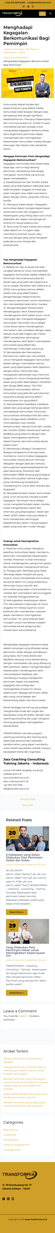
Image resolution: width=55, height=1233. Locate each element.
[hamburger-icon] (42, 14)
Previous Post (27, 799)
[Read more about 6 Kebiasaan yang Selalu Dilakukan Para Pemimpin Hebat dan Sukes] (27, 838)
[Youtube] (33, 6)
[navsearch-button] (50, 13)
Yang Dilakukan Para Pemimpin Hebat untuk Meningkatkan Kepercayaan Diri (25, 952)
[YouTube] (12, 1198)
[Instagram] (23, 6)
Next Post (27, 805)
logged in (23, 1016)
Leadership (31, 864)
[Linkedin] (8, 1198)
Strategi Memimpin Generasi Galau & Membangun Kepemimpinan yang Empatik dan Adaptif (24, 1070)
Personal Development (16, 1144)
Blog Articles (10, 1129)
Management (11, 1139)
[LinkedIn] (28, 6)
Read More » (17, 912)
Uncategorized (11, 1150)
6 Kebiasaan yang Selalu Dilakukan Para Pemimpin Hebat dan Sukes (24, 857)
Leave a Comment (13, 49)
